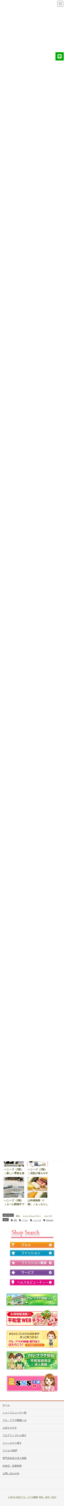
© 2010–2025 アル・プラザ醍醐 (23, 1496)
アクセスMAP (10, 1450)
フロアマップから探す (14, 1435)
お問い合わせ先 (11, 1473)
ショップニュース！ (32, 1215)
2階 (15, 1220)
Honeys (49, 1220)
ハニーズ (48, 1215)
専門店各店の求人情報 (14, 1458)
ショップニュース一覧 (14, 1412)
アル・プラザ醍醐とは (14, 1420)
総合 (18, 1215)
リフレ (25, 1220)
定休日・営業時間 (12, 1465)
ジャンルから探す (12, 1442)
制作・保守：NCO (47, 1496)
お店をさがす (10, 1427)
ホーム (6, 1405)
